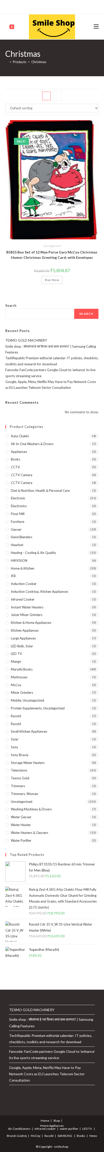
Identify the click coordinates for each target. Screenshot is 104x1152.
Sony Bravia (19, 755)
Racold (16, 724)
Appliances (19, 452)
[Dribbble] (48, 6)
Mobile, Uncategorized (27, 700)
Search (10, 305)
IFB (13, 576)
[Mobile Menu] (96, 27)
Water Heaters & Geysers (29, 833)
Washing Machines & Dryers (31, 809)
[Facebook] (37, 6)
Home (45, 1120)
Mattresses (19, 677)
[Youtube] (60, 6)
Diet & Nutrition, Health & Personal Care (40, 491)
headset (17, 545)
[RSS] (71, 6)
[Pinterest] (42, 6)
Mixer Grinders (22, 692)
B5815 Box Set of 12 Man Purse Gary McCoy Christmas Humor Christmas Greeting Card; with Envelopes (51, 255)
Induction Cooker (24, 584)
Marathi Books (22, 669)
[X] (32, 6)
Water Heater (21, 825)
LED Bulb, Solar (22, 646)
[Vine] (66, 6)
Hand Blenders (21, 537)
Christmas (38, 62)
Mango (16, 661)
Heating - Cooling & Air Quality (33, 553)
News (93, 1136)
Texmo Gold (20, 778)
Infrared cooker (23, 599)
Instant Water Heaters (27, 607)
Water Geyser (21, 817)
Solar (14, 739)
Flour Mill (17, 514)
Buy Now (52, 280)
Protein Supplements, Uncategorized (38, 708)
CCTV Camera (21, 475)
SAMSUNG (65, 1136)
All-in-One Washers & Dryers (32, 444)
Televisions (19, 770)
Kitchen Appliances (25, 630)
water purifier (21, 840)
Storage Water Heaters (28, 763)
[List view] (57, 96)
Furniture (17, 522)
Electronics (19, 506)
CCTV (15, 467)
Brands (12, 1136)
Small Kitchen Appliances (29, 731)
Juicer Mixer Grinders (26, 615)
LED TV (16, 654)
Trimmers (18, 786)
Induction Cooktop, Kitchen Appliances (39, 592)
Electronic (18, 498)
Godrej (22, 1136)
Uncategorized (52, 246)
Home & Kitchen (22, 568)
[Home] (6, 62)
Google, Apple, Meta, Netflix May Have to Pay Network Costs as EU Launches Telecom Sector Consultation (47, 1073)
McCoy (16, 685)
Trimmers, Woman (24, 794)
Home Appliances (52, 1126)
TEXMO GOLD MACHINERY (26, 340)
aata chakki (20, 436)
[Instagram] (54, 6)
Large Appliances (23, 638)
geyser (16, 529)
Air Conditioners (19, 1129)
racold (16, 716)
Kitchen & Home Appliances (31, 623)
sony (14, 747)
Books (15, 459)
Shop (56, 1120)
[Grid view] (46, 96)
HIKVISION (19, 560)
